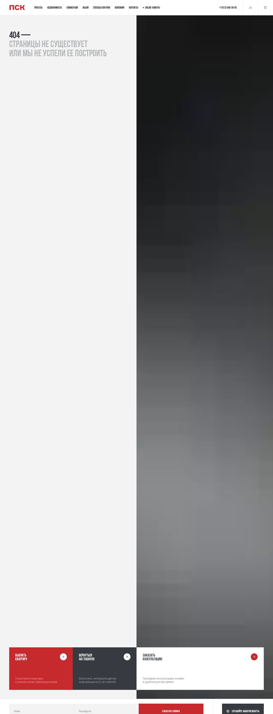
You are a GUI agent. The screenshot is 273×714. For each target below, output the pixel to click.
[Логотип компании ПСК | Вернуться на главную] (17, 7)
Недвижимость (54, 7)
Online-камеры (152, 7)
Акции (86, 7)
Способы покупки (101, 7)
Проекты (38, 7)
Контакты (133, 7)
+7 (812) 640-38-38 (228, 7)
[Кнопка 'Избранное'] (265, 7)
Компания (119, 7)
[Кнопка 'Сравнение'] (250, 7)
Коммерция (72, 7)
